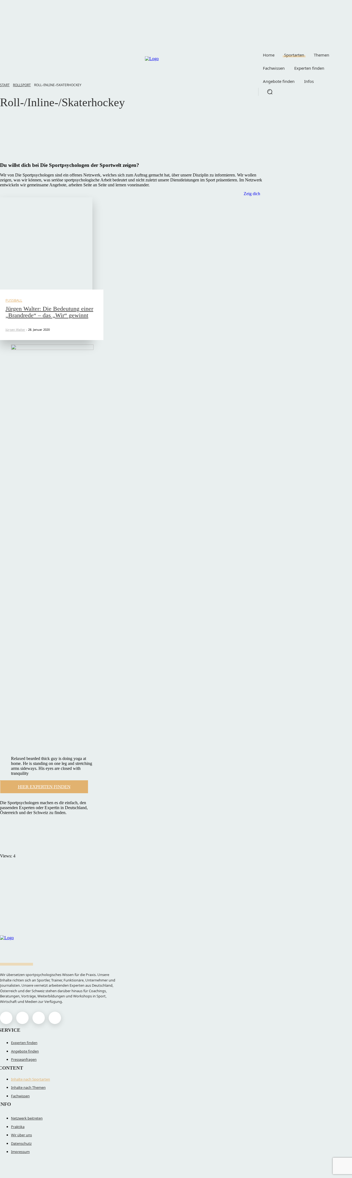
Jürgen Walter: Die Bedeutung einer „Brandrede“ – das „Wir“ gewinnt (49, 312)
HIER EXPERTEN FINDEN (44, 786)
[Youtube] (55, 1018)
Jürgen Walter (15, 329)
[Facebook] (6, 1018)
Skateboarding (28, 121)
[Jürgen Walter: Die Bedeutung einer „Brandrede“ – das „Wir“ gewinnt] (46, 243)
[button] (270, 92)
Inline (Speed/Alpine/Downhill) (43, 127)
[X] (38, 1018)
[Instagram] (22, 1018)
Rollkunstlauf (27, 134)
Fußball (14, 300)
